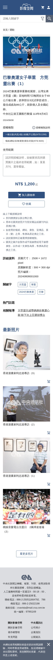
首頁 (5, 30)
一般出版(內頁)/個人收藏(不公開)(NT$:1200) (26, 134)
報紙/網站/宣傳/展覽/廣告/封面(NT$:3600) (24, 141)
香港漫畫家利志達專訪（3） (19, 373)
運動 (12, 30)
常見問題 (12, 637)
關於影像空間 (15, 627)
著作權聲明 (14, 632)
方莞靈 (22, 284)
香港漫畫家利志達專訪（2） (19, 424)
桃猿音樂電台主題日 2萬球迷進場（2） (23, 529)
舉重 (33, 284)
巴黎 (41, 292)
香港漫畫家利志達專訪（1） (19, 475)
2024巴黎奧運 (26, 292)
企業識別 (35, 632)
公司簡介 (35, 627)
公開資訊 (35, 637)
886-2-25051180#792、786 (31, 599)
